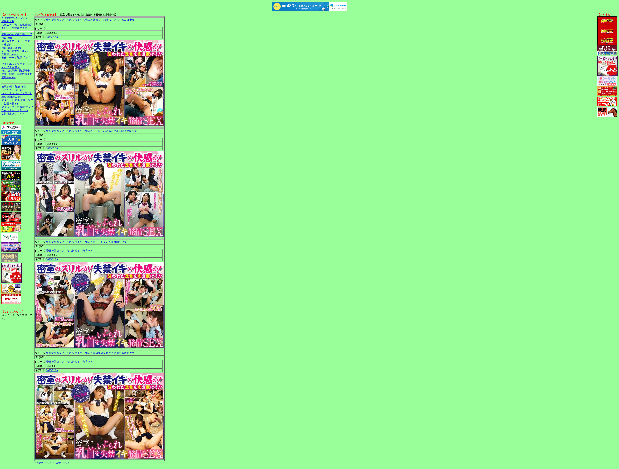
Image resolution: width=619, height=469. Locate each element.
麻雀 (23, 86)
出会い (24, 110)
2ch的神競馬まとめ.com (14, 18)
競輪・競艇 (13, 86)
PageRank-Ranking (11, 47)
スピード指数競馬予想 (14, 28)
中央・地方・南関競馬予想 (16, 74)
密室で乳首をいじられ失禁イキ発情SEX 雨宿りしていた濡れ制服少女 (86, 241)
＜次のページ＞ (61, 462)
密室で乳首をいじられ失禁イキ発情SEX (69, 250)
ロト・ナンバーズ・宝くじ (16, 93)
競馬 (4, 86)
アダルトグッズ (10, 107)
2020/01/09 (52, 259)
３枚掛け (6, 44)
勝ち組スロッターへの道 (15, 41)
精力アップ (26, 107)
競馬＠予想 (7, 21)
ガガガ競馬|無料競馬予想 (15, 70)
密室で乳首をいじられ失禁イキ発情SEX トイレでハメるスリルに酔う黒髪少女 (91, 130)
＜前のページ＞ (43, 462)
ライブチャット (10, 110)
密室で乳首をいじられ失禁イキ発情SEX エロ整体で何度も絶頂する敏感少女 (90, 353)
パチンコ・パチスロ (13, 90)
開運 (20, 96)
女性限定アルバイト (13, 113)
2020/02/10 (52, 37)
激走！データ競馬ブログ (15, 57)
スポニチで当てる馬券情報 (16, 24)
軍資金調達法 (9, 96)
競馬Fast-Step (8, 77)
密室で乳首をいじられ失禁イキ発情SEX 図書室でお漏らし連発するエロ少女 (90, 19)
